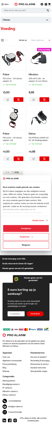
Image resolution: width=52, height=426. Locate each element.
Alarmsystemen (9, 381)
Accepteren (26, 228)
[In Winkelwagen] (18, 99)
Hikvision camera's (10, 391)
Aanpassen (25, 237)
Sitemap (6, 371)
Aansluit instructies (38, 368)
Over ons (6, 357)
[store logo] (26, 336)
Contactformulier (15, 412)
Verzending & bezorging (39, 360)
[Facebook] (9, 420)
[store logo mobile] (25, 4)
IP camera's (7, 388)
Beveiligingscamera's (11, 384)
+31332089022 (14, 401)
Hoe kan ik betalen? (38, 357)
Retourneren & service (39, 364)
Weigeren (26, 245)
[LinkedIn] (4, 420)
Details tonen (38, 220)
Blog (4, 368)
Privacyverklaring (9, 364)
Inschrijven (35, 314)
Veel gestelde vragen (38, 371)
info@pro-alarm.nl (15, 406)
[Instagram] (15, 420)
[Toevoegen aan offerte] (8, 99)
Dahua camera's (9, 395)
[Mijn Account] (41, 4)
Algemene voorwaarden (12, 360)
